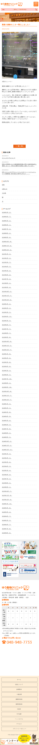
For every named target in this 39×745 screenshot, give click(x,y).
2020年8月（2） (7, 233)
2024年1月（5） (7, 404)
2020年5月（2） (7, 220)
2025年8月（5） (7, 483)
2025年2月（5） (7, 458)
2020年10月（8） (7, 241)
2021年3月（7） (7, 262)
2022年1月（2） (7, 304)
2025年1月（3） (7, 454)
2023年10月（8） (7, 391)
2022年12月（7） (7, 350)
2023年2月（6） (7, 358)
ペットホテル (19, 719)
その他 (4, 193)
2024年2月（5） (7, 408)
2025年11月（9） (7, 495)
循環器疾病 (19, 704)
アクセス (19, 724)
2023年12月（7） (7, 399)
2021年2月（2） (7, 258)
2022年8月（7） (7, 333)
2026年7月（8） (7, 528)
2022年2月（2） (7, 308)
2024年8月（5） (7, 433)
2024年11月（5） (7, 445)
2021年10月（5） (7, 291)
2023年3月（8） (7, 362)
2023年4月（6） (7, 366)
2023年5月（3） (7, 370)
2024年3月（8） (7, 412)
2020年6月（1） (7, 225)
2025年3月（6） (7, 462)
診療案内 (19, 689)
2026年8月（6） (7, 533)
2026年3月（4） (7, 512)
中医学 (19, 709)
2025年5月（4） (7, 470)
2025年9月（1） (7, 487)
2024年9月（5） (7, 437)
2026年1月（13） (7, 504)
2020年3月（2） (7, 212)
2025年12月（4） (7, 499)
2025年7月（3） (7, 479)
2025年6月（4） (7, 474)
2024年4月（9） (7, 416)
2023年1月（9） (7, 354)
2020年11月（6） (7, 245)
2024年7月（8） (7, 429)
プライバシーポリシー (19, 728)
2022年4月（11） (7, 316)
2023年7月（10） (7, 379)
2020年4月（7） (7, 216)
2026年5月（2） (7, 520)
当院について (19, 684)
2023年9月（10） (7, 387)
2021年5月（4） (7, 270)
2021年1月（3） (7, 254)
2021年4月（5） (7, 266)
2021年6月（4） (7, 275)
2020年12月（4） (7, 250)
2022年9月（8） (7, 337)
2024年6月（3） (7, 424)
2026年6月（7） (7, 524)
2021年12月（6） (7, 300)
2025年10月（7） (7, 491)
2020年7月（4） (7, 229)
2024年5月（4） (7, 420)
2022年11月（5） (7, 345)
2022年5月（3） (7, 320)
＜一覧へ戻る (19, 146)
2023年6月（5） (7, 374)
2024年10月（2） (7, 441)
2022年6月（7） (7, 325)
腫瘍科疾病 (19, 699)
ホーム (19, 679)
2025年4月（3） (7, 466)
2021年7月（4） (7, 279)
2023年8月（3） (7, 383)
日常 (3, 184)
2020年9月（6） (7, 237)
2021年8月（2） (7, 283)
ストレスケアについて (8, 158)
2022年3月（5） (7, 312)
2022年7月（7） (7, 329)
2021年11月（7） (7, 295)
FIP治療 (19, 714)
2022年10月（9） (7, 341)
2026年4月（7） (7, 516)
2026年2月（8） (7, 508)
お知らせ (4, 189)
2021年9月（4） (7, 287)
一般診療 (19, 694)
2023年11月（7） (7, 395)
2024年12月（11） (7, 449)
